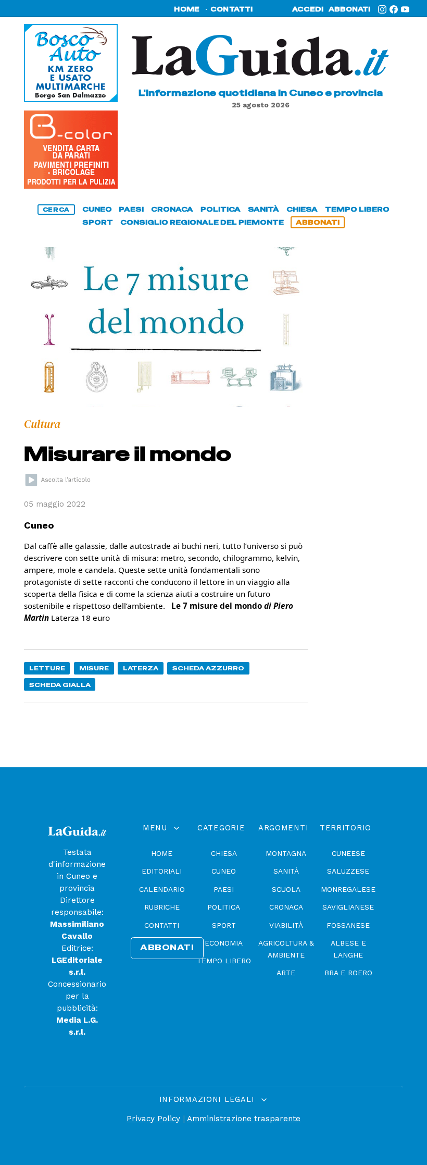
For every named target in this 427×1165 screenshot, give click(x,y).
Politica (223, 907)
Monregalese (348, 889)
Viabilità (286, 925)
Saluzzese (348, 871)
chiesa (302, 209)
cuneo (97, 209)
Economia (224, 943)
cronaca (172, 209)
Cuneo (223, 871)
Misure (94, 668)
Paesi (224, 889)
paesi (131, 209)
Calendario (162, 889)
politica (220, 209)
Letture (47, 668)
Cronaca (286, 907)
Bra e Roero (348, 972)
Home (161, 853)
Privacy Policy (153, 1118)
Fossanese (348, 925)
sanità (263, 209)
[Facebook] (394, 9)
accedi (307, 9)
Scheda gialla (60, 685)
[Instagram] (382, 9)
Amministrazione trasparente (243, 1118)
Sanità (286, 871)
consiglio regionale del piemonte (202, 222)
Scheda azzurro (208, 668)
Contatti (161, 925)
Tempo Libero (224, 960)
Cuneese (348, 853)
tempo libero (357, 209)
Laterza (140, 668)
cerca (56, 209)
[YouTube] (405, 9)
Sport (224, 925)
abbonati (349, 9)
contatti (231, 9)
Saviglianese (348, 907)
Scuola (286, 889)
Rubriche (162, 907)
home (186, 9)
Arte (286, 972)
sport (97, 222)
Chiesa (224, 853)
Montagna (286, 853)
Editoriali (162, 871)
